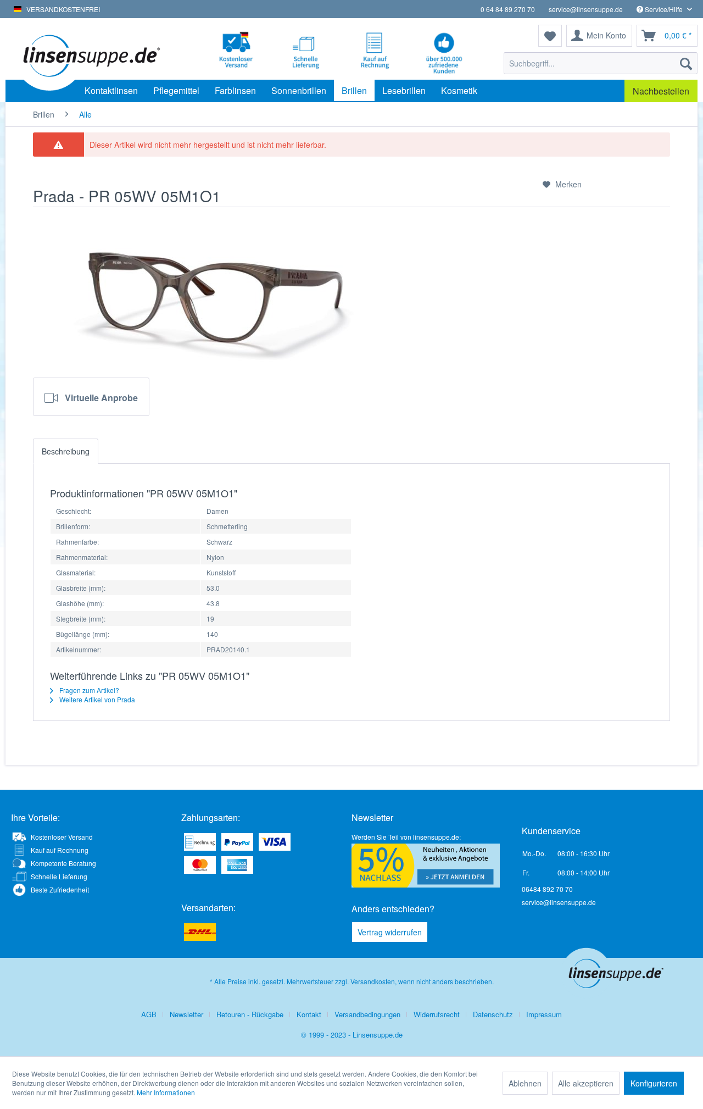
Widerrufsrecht (437, 1014)
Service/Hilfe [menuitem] (663, 9)
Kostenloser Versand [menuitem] (62, 836)
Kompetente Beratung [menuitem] (63, 863)
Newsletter (186, 1014)
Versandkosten (372, 981)
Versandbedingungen (367, 1014)
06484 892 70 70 (547, 889)
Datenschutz (493, 1014)
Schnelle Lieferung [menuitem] (59, 876)
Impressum (544, 1014)
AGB (149, 1014)
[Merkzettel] (550, 36)
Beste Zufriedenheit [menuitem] (60, 889)
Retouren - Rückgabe (249, 1014)
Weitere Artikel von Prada (96, 699)
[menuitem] (601, 63)
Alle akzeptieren (585, 1083)
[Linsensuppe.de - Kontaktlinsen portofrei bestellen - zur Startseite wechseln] (90, 55)
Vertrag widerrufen (390, 932)
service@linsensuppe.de (586, 9)
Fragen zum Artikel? (88, 690)
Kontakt (309, 1014)
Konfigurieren (654, 1083)
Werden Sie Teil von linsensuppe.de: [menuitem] (406, 836)
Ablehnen (525, 1083)
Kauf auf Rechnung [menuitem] (59, 850)
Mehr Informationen (166, 1092)
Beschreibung (66, 451)
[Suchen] (686, 63)
